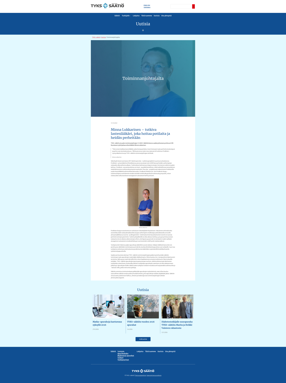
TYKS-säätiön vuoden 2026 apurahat (141, 323)
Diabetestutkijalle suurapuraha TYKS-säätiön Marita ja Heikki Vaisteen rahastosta (177, 325)
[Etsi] (193, 6)
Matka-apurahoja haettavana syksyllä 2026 (107, 323)
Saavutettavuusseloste (154, 375)
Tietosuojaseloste (140, 375)
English (147, 5)
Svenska (147, 7)
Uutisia (143, 23)
